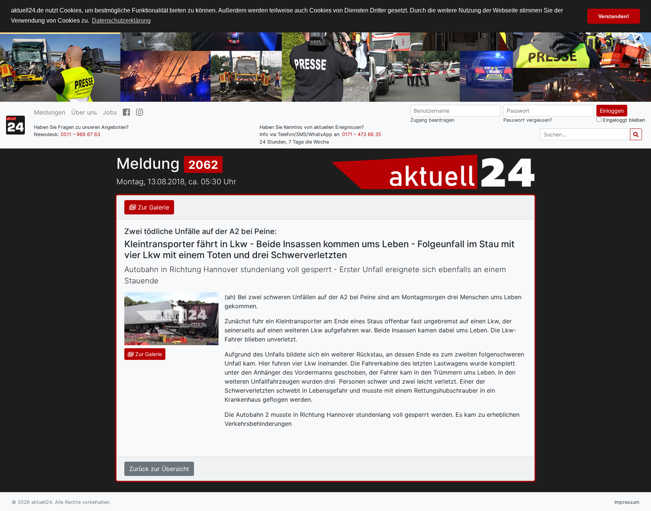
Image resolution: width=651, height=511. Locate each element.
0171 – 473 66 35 (361, 134)
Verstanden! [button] (613, 16)
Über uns (84, 112)
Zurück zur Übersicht (159, 469)
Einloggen (612, 110)
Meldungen (49, 112)
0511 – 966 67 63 (80, 134)
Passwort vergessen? (527, 120)
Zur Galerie (152, 207)
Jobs (110, 112)
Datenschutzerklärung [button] (121, 20)
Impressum (626, 502)
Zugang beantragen (432, 120)
